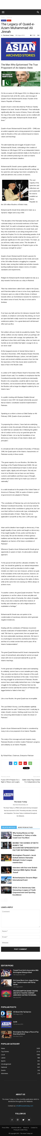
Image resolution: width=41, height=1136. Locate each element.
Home (3, 17)
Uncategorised (6, 1064)
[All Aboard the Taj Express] (6, 1014)
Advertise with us (16, 1127)
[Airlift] (6, 1024)
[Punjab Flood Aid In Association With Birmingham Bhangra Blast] (6, 972)
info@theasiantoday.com (24, 1106)
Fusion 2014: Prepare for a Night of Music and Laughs (10, 781)
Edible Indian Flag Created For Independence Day (31, 781)
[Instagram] (18, 1120)
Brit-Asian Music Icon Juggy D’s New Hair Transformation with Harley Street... (25, 982)
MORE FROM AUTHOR (25, 827)
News (3, 1048)
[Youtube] (29, 1120)
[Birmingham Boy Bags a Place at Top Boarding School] (6, 1034)
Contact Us (34, 1127)
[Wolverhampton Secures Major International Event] (6, 880)
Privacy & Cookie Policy (20, 1130)
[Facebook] (12, 1120)
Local (3, 860)
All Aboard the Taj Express (22, 1012)
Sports (9, 20)
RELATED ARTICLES (8, 827)
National (4, 872)
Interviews (4, 1073)
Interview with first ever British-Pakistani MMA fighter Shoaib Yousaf (25, 870)
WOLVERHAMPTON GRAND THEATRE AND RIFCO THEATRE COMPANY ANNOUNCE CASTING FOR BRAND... (25, 993)
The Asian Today (8, 35)
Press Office (5, 1127)
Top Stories (5, 1051)
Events (3, 1070)
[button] (38, 12)
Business (4, 838)
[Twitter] (23, 1120)
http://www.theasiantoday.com (20, 804)
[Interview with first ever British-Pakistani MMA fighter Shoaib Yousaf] (6, 870)
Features (9, 17)
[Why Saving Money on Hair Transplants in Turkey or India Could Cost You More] (6, 835)
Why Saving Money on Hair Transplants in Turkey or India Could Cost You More (24, 835)
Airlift (15, 1022)
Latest (3, 882)
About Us (26, 1127)
